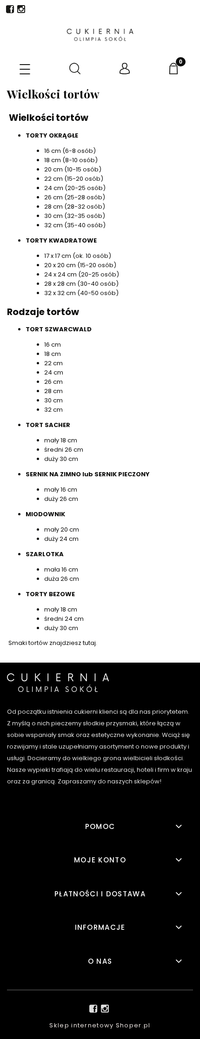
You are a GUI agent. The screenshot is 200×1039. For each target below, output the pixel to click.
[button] (25, 70)
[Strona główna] (100, 35)
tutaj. (90, 642)
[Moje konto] (125, 69)
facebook (10, 11)
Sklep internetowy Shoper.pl (99, 1025)
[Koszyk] (174, 68)
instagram (21, 11)
